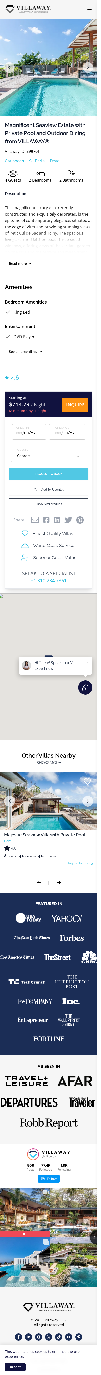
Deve (54, 161)
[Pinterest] (80, 520)
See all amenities (23, 351)
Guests (22, 450)
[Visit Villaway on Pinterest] (78, 1333)
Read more (18, 263)
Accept (15, 1367)
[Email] (35, 520)
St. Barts (37, 161)
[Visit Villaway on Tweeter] (48, 1333)
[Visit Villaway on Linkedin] (28, 1333)
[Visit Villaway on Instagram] (38, 1333)
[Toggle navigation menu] (89, 9)
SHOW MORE (49, 762)
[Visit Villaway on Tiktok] (58, 1333)
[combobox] (48, 456)
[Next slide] (59, 882)
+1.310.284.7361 (49, 580)
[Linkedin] (57, 519)
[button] (9, 67)
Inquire (75, 405)
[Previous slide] (39, 882)
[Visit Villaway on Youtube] (68, 1333)
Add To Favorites (52, 489)
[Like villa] (87, 781)
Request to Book (48, 474)
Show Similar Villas (49, 504)
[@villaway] (33, 1154)
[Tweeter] (68, 520)
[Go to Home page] (28, 9)
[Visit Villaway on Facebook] (18, 1333)
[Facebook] (46, 519)
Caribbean (14, 161)
